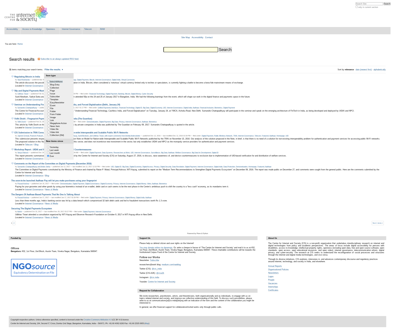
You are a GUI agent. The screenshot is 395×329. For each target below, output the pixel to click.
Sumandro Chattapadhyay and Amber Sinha (33, 167)
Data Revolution (178, 167)
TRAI (235, 136)
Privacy (122, 122)
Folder (53, 111)
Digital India (116, 80)
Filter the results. (53, 69)
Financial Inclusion (207, 108)
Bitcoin (91, 80)
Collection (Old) (57, 135)
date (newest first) (364, 69)
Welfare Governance (183, 152)
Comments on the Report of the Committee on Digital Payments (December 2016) (52, 163)
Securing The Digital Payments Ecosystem (31, 208)
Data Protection (229, 167)
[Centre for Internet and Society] (27, 13)
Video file (54, 129)
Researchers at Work (122, 152)
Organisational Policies (278, 269)
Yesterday (54, 147)
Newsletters (273, 273)
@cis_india (157, 269)
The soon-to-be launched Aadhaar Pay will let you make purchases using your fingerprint (54, 180)
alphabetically (380, 69)
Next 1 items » (378, 223)
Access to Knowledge (32, 29)
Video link (54, 132)
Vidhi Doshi (21, 122)
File (51, 108)
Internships (273, 287)
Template (54, 99)
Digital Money (136, 94)
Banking (121, 94)
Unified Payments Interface (108, 108)
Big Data (146, 108)
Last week (54, 150)
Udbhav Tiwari (22, 94)
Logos (271, 276)
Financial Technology (97, 94)
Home (20, 44)
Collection (54, 88)
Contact (209, 37)
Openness (50, 29)
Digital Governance (92, 183)
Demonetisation (92, 122)
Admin (19, 211)
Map (147, 323)
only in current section (368, 7)
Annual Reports (275, 266)
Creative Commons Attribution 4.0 (98, 320)
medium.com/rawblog (171, 264)
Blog (36, 144)
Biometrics (218, 108)
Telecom (88, 29)
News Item (55, 126)
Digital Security (165, 167)
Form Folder (55, 114)
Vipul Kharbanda (23, 80)
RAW (102, 29)
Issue (52, 93)
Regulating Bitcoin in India (27, 76)
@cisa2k (160, 273)
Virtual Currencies (128, 80)
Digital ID (138, 108)
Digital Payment (83, 80)
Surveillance (155, 152)
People (271, 280)
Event (52, 105)
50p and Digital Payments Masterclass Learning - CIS (39, 91)
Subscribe (154, 260)
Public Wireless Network (223, 136)
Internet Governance (71, 29)
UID (164, 108)
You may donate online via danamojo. (156, 247)
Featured (265, 136)
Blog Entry (55, 85)
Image (53, 117)
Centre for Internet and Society (161, 282)
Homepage (280, 136)
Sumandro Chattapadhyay (27, 108)
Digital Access (147, 167)
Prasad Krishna (23, 183)
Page (52, 91)
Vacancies (272, 283)
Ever (52, 156)
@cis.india (154, 277)
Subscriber (55, 96)
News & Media (51, 189)
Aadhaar (196, 108)
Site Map (185, 37)
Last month (55, 153)
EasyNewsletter (57, 102)
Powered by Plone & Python (197, 233)
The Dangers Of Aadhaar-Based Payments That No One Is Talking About (45, 194)
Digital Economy (156, 108)
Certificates (273, 290)
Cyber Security (147, 94)
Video (149, 183)
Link (52, 120)
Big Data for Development (201, 152)
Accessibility (12, 29)
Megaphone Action (58, 123)
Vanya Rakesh (22, 152)
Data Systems (107, 152)
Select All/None (56, 82)
